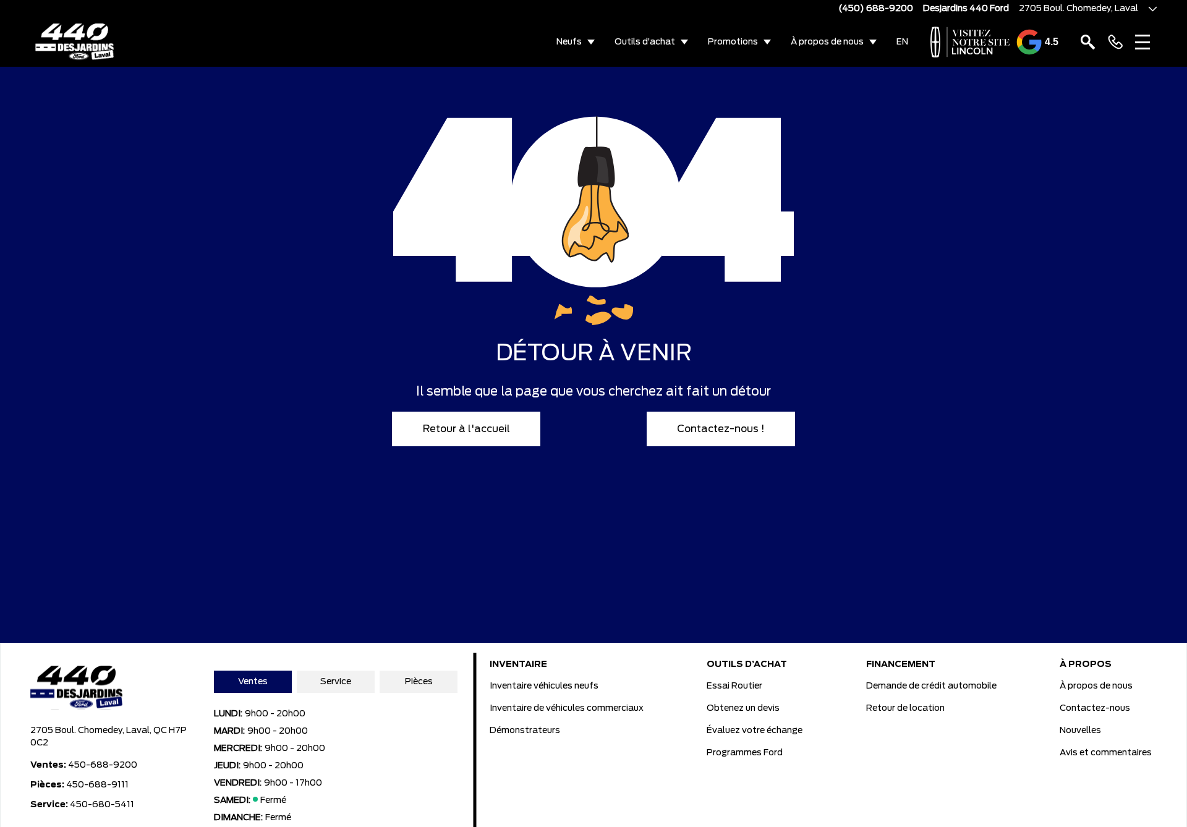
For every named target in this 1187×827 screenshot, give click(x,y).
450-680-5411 (102, 804)
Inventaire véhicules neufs (544, 686)
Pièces (419, 681)
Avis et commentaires (1106, 753)
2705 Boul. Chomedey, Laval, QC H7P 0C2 (108, 736)
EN (902, 42)
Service (335, 681)
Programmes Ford (745, 753)
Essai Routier (734, 686)
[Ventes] (1115, 42)
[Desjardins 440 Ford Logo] (75, 42)
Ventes (253, 681)
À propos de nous (827, 42)
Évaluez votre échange (754, 730)
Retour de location (905, 708)
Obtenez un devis (743, 708)
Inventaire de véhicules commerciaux (567, 708)
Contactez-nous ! (721, 429)
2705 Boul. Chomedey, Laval (1078, 8)
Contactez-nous (1095, 708)
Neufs (569, 42)
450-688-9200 (102, 765)
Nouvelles (1080, 730)
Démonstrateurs (525, 730)
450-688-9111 (97, 785)
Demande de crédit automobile (931, 686)
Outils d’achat (645, 42)
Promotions (733, 42)
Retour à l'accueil (466, 429)
